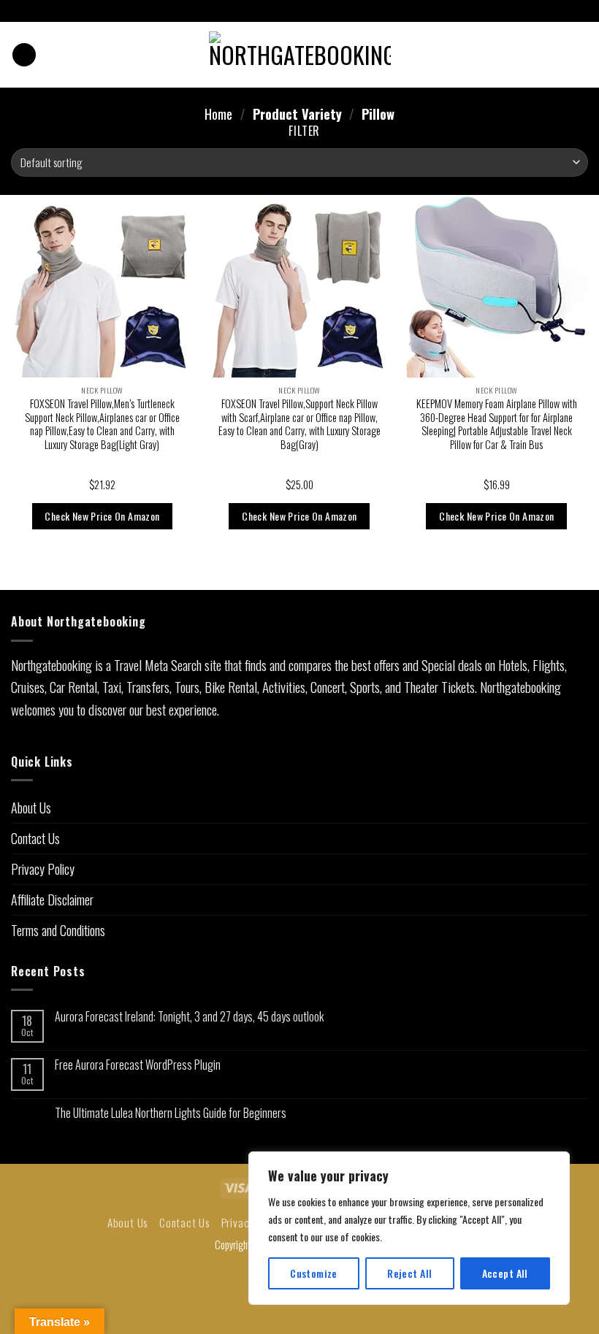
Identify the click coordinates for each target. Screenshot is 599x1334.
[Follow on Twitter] (313, 12)
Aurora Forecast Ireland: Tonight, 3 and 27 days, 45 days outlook (189, 1017)
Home (218, 114)
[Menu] (24, 55)
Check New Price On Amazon (102, 516)
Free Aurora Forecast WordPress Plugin (138, 1065)
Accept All (505, 1273)
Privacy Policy (43, 868)
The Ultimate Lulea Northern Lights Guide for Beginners (170, 1113)
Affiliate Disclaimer (52, 899)
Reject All (409, 1273)
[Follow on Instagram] (299, 12)
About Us (31, 807)
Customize (313, 1273)
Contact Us (35, 838)
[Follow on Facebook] (285, 12)
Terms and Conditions (58, 930)
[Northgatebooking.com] (300, 55)
